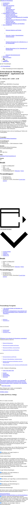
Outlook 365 (6, 254)
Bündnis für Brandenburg (8, 343)
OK (1, 391)
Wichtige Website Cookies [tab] (6, 419)
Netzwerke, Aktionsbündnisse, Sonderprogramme (12, 359)
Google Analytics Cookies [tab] (6, 436)
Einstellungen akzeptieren (6, 495)
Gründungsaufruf (6, 330)
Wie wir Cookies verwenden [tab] (6, 400)
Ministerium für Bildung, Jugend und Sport (11, 347)
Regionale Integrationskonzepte (13, 55)
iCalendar (5, 253)
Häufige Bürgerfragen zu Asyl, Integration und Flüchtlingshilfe (15, 364)
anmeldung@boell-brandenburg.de (8, 156)
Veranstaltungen (6, 320)
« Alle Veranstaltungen (5, 66)
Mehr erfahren (5, 391)
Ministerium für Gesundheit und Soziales (11, 345)
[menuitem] (15, 3)
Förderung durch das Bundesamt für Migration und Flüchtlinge (15, 23)
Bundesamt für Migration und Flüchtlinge (11, 350)
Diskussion (17, 170)
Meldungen (5, 319)
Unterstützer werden (7, 332)
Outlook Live (6, 255)
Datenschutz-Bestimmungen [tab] (6, 487)
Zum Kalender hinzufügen (6, 229)
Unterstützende (6, 331)
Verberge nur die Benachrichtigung (19, 495)
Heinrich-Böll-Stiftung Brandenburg (8, 138)
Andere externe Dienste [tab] (5, 456)
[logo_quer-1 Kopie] (6, 0)
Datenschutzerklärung (5, 493)
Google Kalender (7, 251)
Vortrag (22, 170)
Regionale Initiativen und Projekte (13, 30)
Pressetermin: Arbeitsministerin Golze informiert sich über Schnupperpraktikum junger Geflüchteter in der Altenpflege (15, 312)
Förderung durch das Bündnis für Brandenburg (11, 15)
